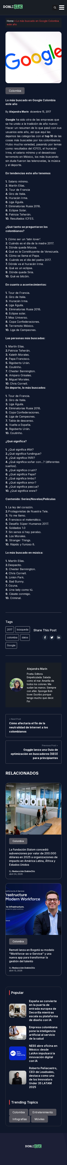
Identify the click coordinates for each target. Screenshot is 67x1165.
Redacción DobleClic (23, 871)
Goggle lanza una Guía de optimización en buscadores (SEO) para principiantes (34, 754)
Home (10, 20)
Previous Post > (50, 745)
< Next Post (15, 719)
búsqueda (22, 629)
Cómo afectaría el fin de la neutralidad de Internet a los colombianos (28, 727)
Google (11, 645)
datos (25, 637)
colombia (12, 637)
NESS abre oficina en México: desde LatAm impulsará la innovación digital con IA (43, 1053)
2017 (9, 629)
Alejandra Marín (19, 111)
